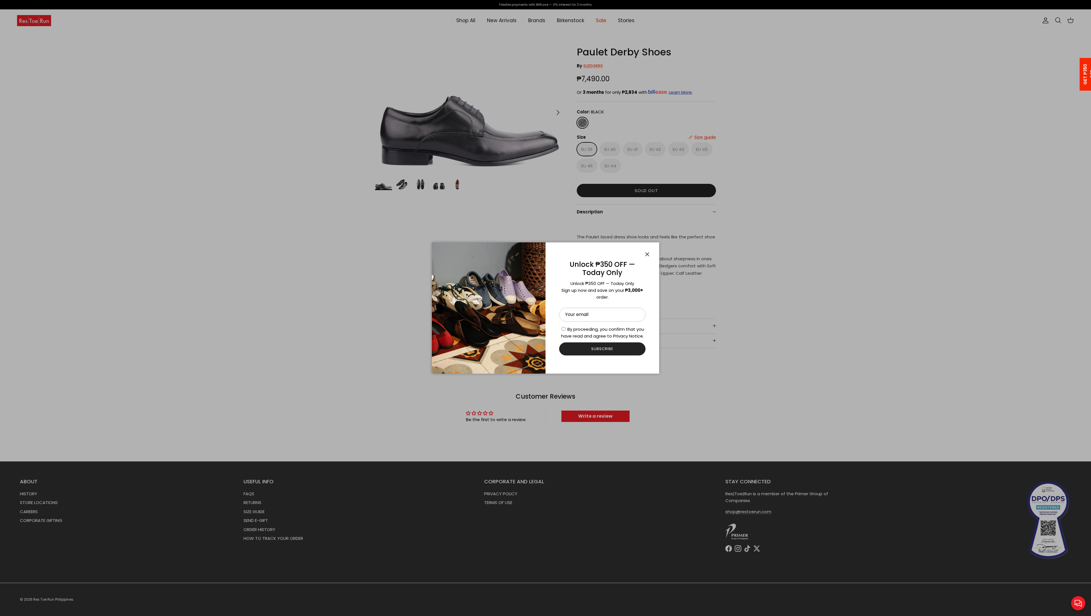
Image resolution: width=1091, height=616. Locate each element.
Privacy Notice (628, 336)
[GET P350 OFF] (1078, 74)
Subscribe (602, 348)
